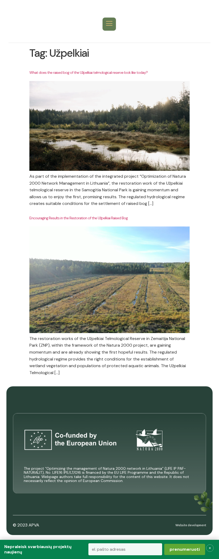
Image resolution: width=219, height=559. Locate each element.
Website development (190, 525)
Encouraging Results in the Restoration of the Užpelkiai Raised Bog (78, 218)
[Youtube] (200, 24)
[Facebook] (188, 24)
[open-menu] (109, 24)
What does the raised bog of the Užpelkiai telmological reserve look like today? (88, 72)
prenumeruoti (185, 549)
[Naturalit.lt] (25, 24)
